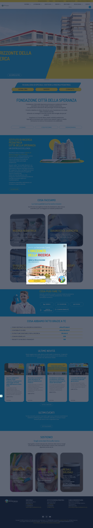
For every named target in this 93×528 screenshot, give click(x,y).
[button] (64, 246)
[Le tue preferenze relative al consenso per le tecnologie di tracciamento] (1, 396)
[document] (46, 264)
